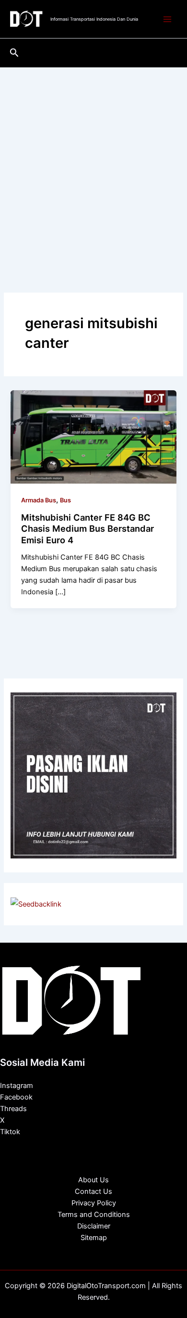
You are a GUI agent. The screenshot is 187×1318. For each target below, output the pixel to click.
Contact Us (93, 1191)
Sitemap (94, 1237)
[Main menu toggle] (167, 19)
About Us (93, 1180)
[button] (14, 53)
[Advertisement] (93, 166)
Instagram (16, 1085)
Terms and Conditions (94, 1214)
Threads (13, 1108)
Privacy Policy (93, 1203)
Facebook (16, 1097)
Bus (65, 500)
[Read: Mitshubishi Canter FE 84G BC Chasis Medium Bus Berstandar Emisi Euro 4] (93, 436)
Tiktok (10, 1131)
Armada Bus (38, 500)
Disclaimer (93, 1226)
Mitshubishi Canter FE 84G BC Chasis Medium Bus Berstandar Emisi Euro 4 (87, 528)
